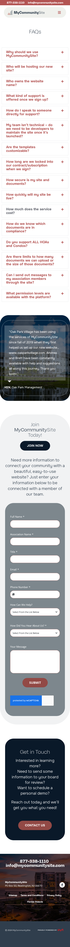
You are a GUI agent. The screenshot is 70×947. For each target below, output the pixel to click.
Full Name (17, 516)
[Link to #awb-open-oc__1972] (59, 12)
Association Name (21, 534)
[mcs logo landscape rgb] (26, 10)
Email (14, 569)
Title (13, 551)
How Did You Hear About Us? (28, 625)
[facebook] (62, 885)
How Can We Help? (21, 604)
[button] (35, 54)
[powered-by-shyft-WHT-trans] (50, 929)
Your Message (18, 646)
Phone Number (20, 587)
